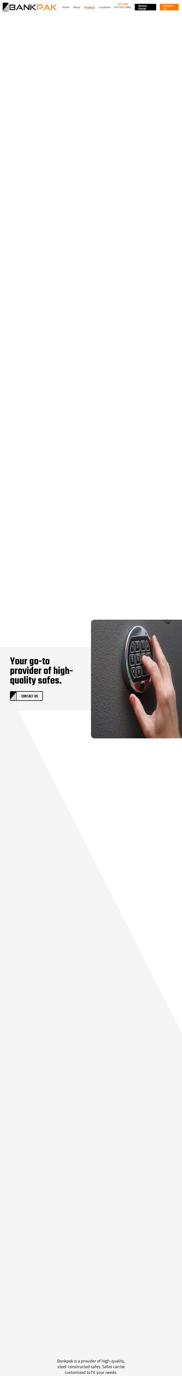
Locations (105, 7)
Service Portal (142, 7)
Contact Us (168, 7)
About (77, 7)
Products (89, 7)
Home (65, 7)
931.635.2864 (122, 7)
